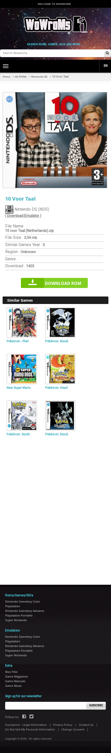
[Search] (107, 53)
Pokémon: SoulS (18, 434)
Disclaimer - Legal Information (26, 725)
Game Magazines (16, 676)
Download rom (63, 283)
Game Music (13, 686)
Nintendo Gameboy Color (22, 601)
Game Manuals (15, 681)
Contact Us (86, 725)
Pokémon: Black (56, 341)
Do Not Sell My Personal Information (30, 729)
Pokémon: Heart (56, 388)
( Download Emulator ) (23, 216)
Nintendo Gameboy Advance (24, 611)
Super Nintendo (16, 620)
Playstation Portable (19, 615)
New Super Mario (18, 388)
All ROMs (21, 76)
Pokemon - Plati (18, 341)
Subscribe (96, 705)
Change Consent (72, 729)
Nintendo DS (39, 76)
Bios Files (11, 672)
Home (6, 76)
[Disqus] (55, 508)
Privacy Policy (62, 725)
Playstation (12, 606)
